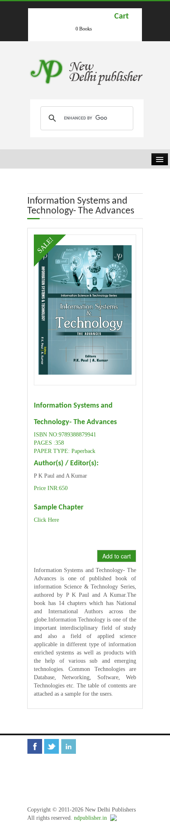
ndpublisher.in (90, 818)
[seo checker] (113, 818)
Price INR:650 (51, 488)
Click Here (46, 520)
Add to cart (116, 556)
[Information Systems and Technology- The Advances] (85, 309)
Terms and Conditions (59, 779)
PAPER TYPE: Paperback (64, 451)
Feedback (86, 767)
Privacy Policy (50, 792)
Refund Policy (107, 779)
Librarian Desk (50, 767)
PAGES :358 (49, 443)
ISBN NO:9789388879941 (65, 435)
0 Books (84, 29)
